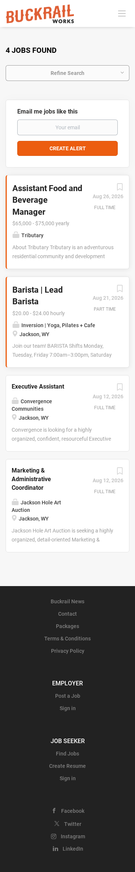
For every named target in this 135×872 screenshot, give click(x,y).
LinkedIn (73, 849)
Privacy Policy (67, 651)
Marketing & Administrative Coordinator (31, 479)
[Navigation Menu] (122, 13)
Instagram (73, 836)
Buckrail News (67, 601)
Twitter (72, 824)
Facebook (72, 811)
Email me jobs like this (47, 111)
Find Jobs (67, 754)
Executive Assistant (38, 386)
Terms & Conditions (67, 639)
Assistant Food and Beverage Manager (47, 200)
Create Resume (67, 766)
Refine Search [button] (67, 73)
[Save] (119, 189)
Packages (67, 626)
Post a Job (67, 696)
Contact (67, 614)
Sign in (68, 708)
